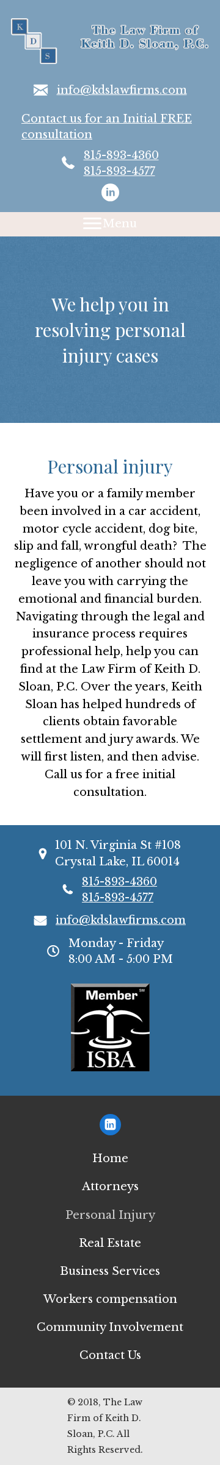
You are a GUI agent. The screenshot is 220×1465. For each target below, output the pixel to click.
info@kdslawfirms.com (122, 90)
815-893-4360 (121, 155)
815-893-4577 (119, 171)
